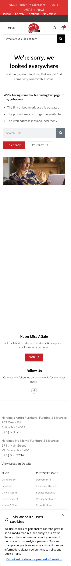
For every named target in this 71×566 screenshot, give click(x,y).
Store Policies (44, 505)
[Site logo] (34, 28)
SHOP (5, 473)
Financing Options (46, 486)
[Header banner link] (34, 7)
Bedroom (7, 486)
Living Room (9, 479)
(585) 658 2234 (13, 455)
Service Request (45, 492)
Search (61, 38)
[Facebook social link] (34, 391)
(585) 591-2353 (13, 432)
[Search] (55, 28)
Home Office (9, 505)
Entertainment (10, 499)
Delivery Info (43, 479)
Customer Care (47, 473)
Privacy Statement (46, 499)
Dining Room (9, 492)
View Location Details (17, 464)
